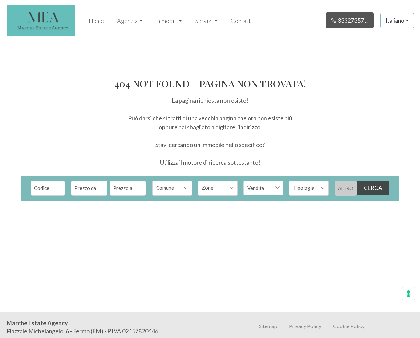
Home (96, 20)
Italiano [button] (395, 20)
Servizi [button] (204, 20)
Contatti (242, 20)
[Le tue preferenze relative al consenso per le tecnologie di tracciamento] (408, 293)
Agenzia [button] (127, 20)
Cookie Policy (349, 326)
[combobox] (172, 188)
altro (345, 188)
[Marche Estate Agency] (41, 19)
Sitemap (268, 326)
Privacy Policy (305, 326)
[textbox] (168, 188)
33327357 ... (353, 20)
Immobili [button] (167, 20)
